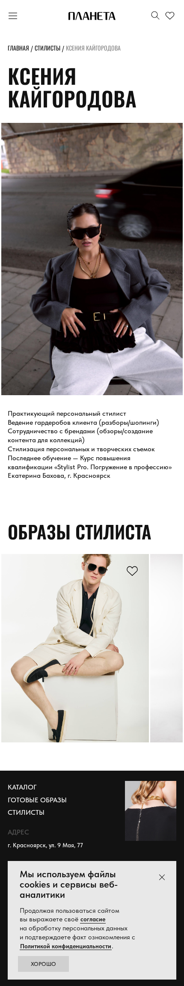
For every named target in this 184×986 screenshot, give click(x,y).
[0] (171, 16)
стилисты (47, 47)
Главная (18, 47)
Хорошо (43, 964)
